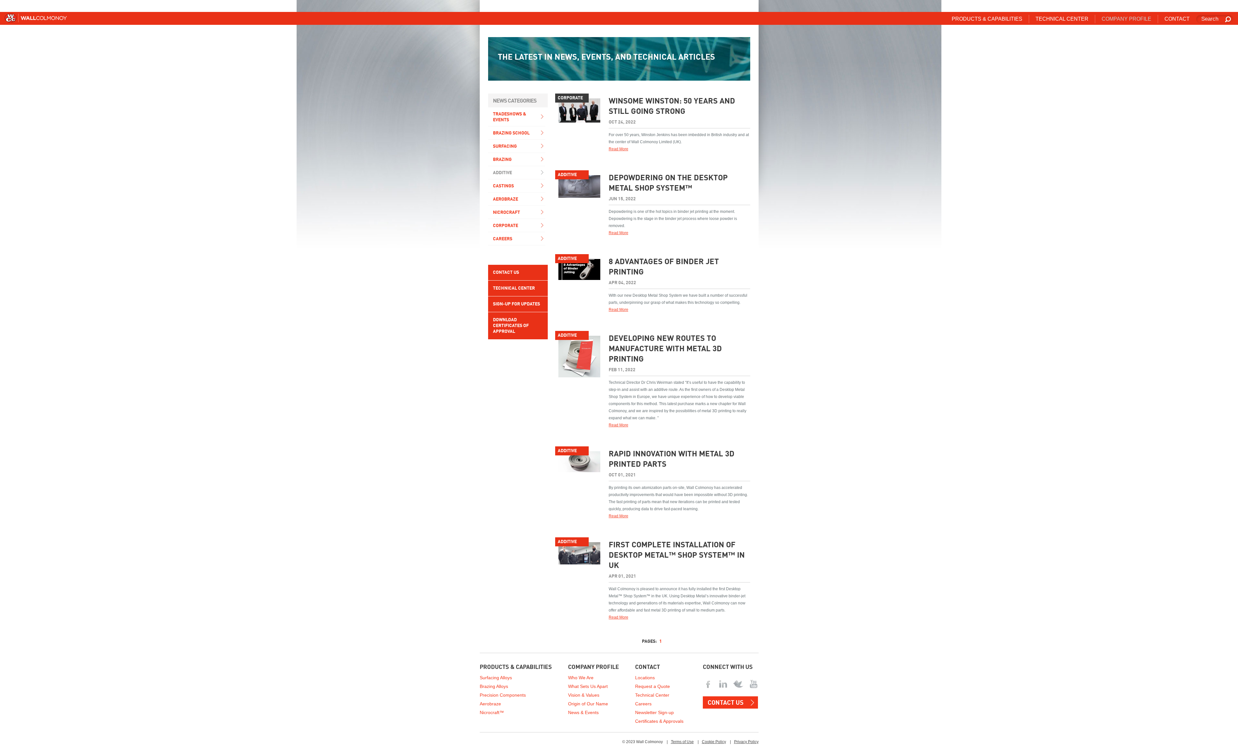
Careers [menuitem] (643, 703)
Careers (502, 239)
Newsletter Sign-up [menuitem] (654, 712)
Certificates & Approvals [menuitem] (659, 721)
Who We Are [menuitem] (581, 677)
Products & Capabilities (516, 667)
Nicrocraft (506, 212)
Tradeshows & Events (509, 117)
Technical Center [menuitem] (1062, 19)
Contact (647, 667)
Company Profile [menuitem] (1126, 19)
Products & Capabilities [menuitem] (987, 19)
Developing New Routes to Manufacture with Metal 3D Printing (665, 349)
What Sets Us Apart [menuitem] (588, 686)
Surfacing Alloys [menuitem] (496, 677)
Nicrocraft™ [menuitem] (492, 712)
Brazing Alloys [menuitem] (494, 686)
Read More (618, 149)
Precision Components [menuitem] (503, 695)
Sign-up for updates (516, 304)
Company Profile (593, 667)
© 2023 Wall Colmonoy (642, 742)
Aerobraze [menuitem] (490, 703)
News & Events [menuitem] (583, 712)
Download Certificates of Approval (511, 326)
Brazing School (511, 133)
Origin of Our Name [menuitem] (588, 703)
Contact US (725, 703)
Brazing (502, 159)
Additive (502, 173)
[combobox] (1214, 19)
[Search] (1228, 19)
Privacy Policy (746, 742)
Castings (503, 186)
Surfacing (505, 146)
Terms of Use (682, 742)
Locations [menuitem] (645, 677)
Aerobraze (505, 199)
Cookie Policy (714, 742)
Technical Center (514, 288)
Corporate (505, 226)
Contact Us (506, 272)
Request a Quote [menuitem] (652, 686)
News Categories (514, 101)
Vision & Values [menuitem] (583, 695)
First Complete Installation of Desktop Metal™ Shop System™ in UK (677, 556)
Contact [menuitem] (1177, 19)
